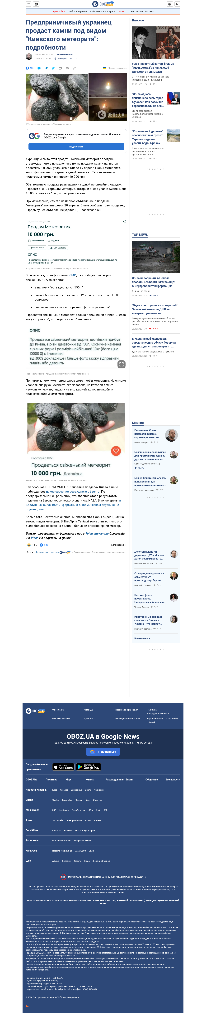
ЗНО (98, 810)
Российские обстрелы (142, 11)
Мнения (138, 423)
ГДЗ (54, 810)
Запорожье (76, 790)
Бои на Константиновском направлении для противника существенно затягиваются (150, 482)
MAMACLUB (80, 851)
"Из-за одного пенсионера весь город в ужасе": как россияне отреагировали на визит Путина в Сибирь (148, 100)
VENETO (123, 11)
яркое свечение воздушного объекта (72, 491)
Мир (68, 779)
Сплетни (66, 861)
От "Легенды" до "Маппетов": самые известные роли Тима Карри (150, 78)
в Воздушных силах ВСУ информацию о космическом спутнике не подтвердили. (73, 505)
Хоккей (79, 800)
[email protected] (62, 989)
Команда (88, 710)
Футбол (55, 800)
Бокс (87, 800)
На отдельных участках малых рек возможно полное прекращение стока (148, 151)
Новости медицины (62, 851)
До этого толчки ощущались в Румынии (153, 351)
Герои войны (58, 11)
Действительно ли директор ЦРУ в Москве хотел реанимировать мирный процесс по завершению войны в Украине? (149, 555)
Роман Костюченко (44, 55)
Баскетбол (67, 800)
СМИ (72, 275)
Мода (87, 861)
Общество (151, 779)
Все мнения (141, 638)
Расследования (115, 779)
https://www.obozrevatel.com (132, 921)
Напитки (68, 830)
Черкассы (99, 790)
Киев (54, 790)
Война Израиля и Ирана (102, 11)
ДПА (90, 810)
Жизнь (90, 779)
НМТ (105, 810)
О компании (58, 710)
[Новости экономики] (65, 553)
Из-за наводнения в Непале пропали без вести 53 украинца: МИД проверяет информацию (153, 282)
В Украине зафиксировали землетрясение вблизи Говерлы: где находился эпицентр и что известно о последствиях (154, 343)
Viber (34, 538)
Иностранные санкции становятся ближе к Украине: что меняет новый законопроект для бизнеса (149, 620)
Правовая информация (126, 710)
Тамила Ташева (141, 607)
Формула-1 (98, 800)
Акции (88, 820)
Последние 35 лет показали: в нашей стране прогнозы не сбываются (146, 434)
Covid (91, 851)
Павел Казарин (141, 442)
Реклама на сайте (61, 718)
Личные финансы (64, 55)
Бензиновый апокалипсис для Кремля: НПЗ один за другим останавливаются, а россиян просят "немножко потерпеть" (150, 456)
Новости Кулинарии (85, 830)
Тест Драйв (57, 820)
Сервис (97, 820)
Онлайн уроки (78, 810)
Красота (77, 861)
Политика (51, 779)
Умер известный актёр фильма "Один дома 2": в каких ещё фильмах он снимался (153, 67)
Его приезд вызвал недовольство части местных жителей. (147, 114)
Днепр (88, 790)
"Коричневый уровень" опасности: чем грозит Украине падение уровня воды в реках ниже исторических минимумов (147, 137)
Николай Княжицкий (143, 564)
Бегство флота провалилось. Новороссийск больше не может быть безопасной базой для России (149, 599)
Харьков (64, 790)
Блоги (129, 779)
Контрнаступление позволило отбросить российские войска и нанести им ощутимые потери (155, 321)
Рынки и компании (61, 840)
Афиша (55, 861)
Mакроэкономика (82, 840)
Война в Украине (78, 11)
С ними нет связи (141, 291)
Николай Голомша (142, 585)
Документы (89, 718)
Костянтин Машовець (144, 490)
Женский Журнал (101, 861)
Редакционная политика (47, 552)
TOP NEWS (140, 235)
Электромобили (74, 820)
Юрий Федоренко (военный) (147, 464)
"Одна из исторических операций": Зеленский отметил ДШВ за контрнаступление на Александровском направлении (155, 309)
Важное (138, 20)
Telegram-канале (97, 533)
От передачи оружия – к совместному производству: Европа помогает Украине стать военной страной (149, 577)
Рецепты (56, 830)
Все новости (172, 779)
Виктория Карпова (143, 629)
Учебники (64, 810)
